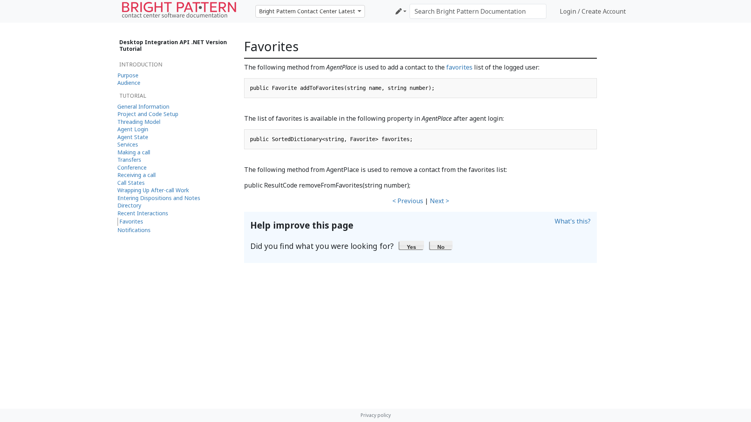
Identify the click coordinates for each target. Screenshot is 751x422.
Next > (439, 201)
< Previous (407, 201)
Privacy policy (376, 415)
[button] (411, 245)
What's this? (573, 221)
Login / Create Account (593, 11)
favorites (459, 67)
